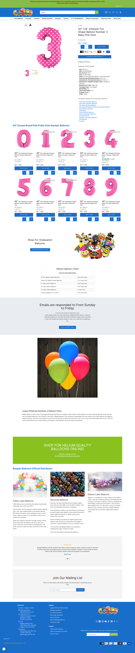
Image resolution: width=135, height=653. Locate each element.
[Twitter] (97, 621)
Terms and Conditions (56, 629)
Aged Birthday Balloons (86, 108)
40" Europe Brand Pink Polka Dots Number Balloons (94, 107)
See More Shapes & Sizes (94, 56)
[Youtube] (106, 621)
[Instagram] (103, 621)
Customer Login (55, 622)
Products (81, 121)
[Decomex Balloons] (67, 484)
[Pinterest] (112, 621)
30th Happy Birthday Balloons (88, 103)
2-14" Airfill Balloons (77, 18)
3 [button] (69, 559)
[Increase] (90, 47)
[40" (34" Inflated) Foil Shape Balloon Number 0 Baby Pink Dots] (24, 139)
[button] (4, 649)
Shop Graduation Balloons (40, 249)
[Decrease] (82, 47)
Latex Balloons (18, 18)
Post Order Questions (56, 615)
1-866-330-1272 (25, 614)
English (118, 6)
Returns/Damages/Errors (57, 620)
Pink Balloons (83, 119)
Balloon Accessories (92, 18)
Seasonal (58, 18)
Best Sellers (82, 110)
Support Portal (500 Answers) (59, 608)
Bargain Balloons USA (19, 643)
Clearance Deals (106, 18)
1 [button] (66, 559)
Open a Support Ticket (67, 327)
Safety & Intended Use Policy (58, 631)
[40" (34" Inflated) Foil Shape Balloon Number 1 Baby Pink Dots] (45, 139)
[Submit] (97, 12)
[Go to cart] (120, 12)
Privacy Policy (54, 634)
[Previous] (26, 48)
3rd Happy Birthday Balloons (87, 105)
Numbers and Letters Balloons (88, 117)
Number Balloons (84, 115)
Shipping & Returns (84, 62)
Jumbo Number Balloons (86, 112)
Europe (80, 25)
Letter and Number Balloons (87, 114)
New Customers (55, 617)
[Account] (117, 12)
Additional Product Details (86, 66)
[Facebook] (100, 621)
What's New (117, 18)
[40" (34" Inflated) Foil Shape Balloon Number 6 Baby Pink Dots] (45, 187)
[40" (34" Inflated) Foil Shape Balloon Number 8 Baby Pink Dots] (89, 187)
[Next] (72, 48)
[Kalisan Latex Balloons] (105, 481)
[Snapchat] (117, 621)
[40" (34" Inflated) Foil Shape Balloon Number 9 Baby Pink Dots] (111, 187)
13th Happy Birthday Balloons (88, 101)
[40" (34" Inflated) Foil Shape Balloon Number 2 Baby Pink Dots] (67, 139)
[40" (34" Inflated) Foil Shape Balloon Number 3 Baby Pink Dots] (89, 139)
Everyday (28, 18)
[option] (49, 48)
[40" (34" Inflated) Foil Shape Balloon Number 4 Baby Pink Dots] (111, 139)
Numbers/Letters (47, 18)
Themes (65, 18)
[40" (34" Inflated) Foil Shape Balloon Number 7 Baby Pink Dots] (67, 187)
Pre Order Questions (56, 612)
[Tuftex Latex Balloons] (30, 485)
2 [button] (67, 559)
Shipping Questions (56, 610)
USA (21, 621)
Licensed (36, 18)
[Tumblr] (114, 621)
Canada (22, 629)
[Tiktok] (109, 621)
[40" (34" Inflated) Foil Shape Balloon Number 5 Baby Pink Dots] (24, 187)
